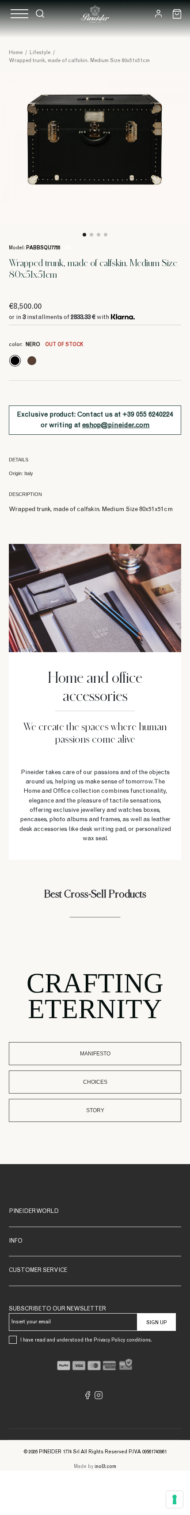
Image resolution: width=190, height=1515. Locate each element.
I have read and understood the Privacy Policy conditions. (86, 1340)
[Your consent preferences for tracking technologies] (174, 1499)
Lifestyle (40, 52)
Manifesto (95, 1054)
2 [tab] (91, 234)
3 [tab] (98, 234)
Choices (95, 1082)
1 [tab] (84, 234)
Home (16, 52)
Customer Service (38, 1271)
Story (95, 1110)
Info (16, 1241)
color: (46, 344)
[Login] (158, 14)
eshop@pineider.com (116, 425)
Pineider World (34, 1212)
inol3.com (105, 1466)
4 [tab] (105, 234)
